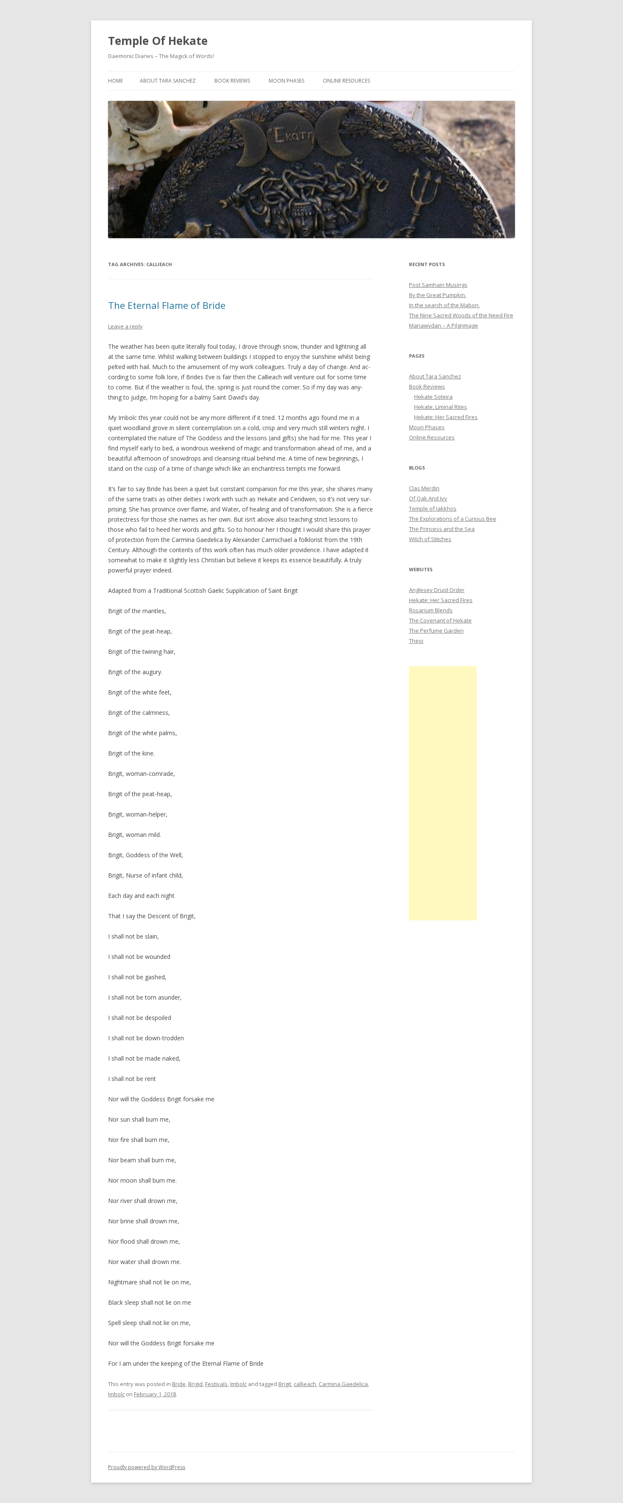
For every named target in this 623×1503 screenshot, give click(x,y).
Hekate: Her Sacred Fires (446, 417)
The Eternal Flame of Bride (166, 305)
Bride (179, 1384)
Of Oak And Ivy (428, 498)
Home (115, 80)
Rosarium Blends (431, 610)
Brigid (195, 1384)
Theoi (416, 641)
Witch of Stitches (430, 539)
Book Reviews (232, 80)
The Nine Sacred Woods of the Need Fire (461, 315)
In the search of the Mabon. (444, 305)
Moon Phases (286, 80)
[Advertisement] (443, 793)
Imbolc (238, 1384)
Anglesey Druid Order (436, 590)
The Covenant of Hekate (440, 620)
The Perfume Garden (436, 630)
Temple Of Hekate (158, 40)
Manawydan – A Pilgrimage (443, 325)
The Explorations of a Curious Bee (452, 518)
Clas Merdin (424, 488)
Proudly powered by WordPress (146, 1467)
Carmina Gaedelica (343, 1384)
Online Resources (346, 80)
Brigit (284, 1384)
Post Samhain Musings (438, 285)
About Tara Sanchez (168, 80)
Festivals (216, 1384)
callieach (305, 1384)
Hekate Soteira (433, 396)
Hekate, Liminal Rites (440, 407)
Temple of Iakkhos (432, 508)
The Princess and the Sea (442, 529)
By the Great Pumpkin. (437, 295)
